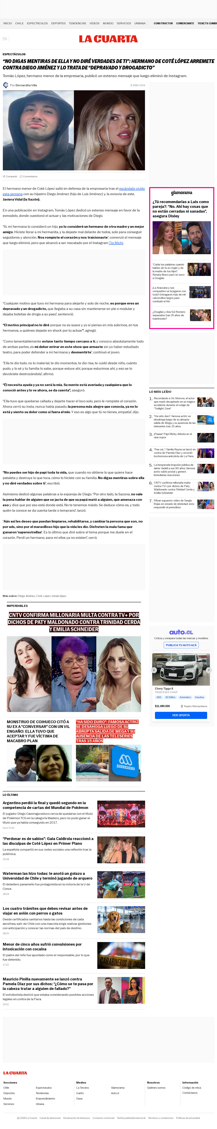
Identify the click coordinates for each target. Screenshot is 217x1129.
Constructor (163, 23)
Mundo (108, 23)
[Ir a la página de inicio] (108, 39)
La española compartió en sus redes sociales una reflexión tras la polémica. (47, 851)
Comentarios (30, 176)
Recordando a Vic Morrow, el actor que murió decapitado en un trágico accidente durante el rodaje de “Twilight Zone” (174, 403)
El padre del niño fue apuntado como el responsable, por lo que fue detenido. (46, 957)
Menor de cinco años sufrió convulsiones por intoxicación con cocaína (42, 947)
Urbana (139, 23)
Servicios (124, 23)
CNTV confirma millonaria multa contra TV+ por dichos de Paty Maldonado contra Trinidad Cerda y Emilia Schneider (174, 488)
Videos (95, 23)
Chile (19, 23)
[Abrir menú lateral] (6, 39)
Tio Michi (116, 242)
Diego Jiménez (26, 596)
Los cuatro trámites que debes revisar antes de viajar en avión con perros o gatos (45, 911)
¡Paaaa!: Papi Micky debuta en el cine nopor (173, 435)
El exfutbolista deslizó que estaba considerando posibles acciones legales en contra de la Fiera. (48, 996)
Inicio (7, 23)
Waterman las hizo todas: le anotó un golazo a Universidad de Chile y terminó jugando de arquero (47, 876)
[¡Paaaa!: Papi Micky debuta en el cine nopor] (205, 438)
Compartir (11, 176)
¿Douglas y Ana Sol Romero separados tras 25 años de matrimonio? (169, 315)
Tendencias (77, 23)
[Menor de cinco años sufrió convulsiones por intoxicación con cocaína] (121, 956)
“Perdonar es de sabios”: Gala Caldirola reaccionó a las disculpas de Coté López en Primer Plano (48, 841)
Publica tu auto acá (181, 645)
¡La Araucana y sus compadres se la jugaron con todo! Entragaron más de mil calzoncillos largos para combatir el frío (169, 294)
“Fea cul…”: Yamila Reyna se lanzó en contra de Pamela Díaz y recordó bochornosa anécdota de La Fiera (175, 453)
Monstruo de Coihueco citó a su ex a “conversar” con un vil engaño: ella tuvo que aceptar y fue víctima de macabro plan (38, 731)
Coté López (43, 596)
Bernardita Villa (26, 85)
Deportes (58, 23)
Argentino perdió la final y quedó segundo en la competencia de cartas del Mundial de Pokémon (45, 805)
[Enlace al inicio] (181, 194)
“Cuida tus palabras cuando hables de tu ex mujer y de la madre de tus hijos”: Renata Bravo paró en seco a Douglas (169, 271)
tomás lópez (59, 596)
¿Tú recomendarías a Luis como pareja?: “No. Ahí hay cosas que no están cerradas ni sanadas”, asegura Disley (181, 209)
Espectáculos (37, 23)
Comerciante (185, 23)
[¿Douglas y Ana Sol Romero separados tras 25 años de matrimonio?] (200, 315)
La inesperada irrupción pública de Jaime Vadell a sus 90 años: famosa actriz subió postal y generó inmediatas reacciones (174, 470)
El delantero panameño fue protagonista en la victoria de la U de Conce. (46, 886)
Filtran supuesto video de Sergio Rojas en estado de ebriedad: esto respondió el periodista (174, 504)
